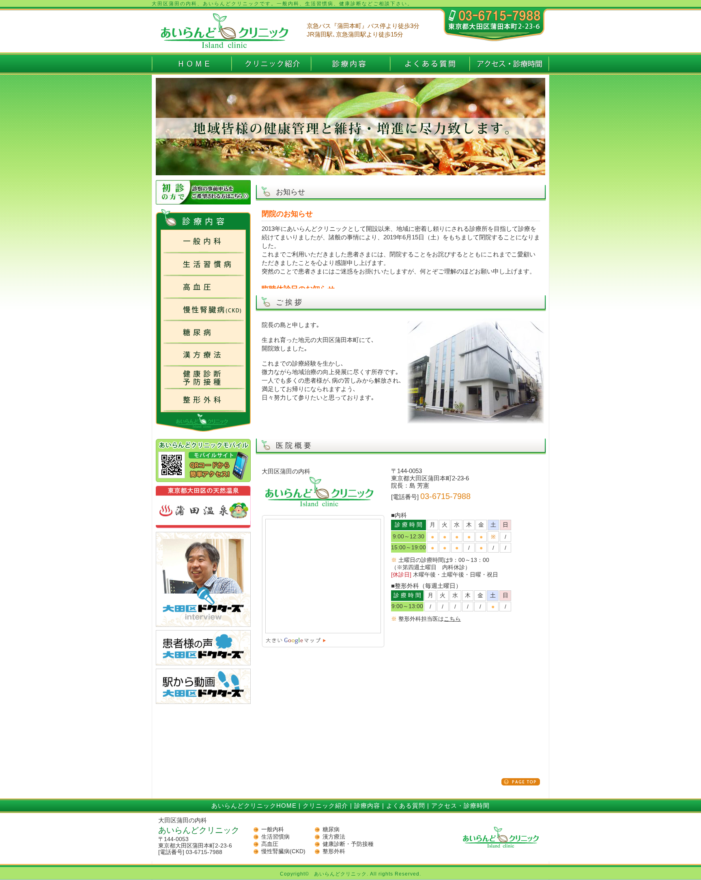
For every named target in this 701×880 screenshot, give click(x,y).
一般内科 (272, 829)
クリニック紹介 (325, 805)
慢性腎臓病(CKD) (283, 851)
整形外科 (334, 851)
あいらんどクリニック (340, 873)
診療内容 (367, 805)
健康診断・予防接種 (348, 844)
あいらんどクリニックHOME (254, 805)
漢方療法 (334, 836)
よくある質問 (405, 805)
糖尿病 (331, 829)
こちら (452, 618)
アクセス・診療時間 (460, 805)
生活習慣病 (275, 836)
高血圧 (269, 844)
